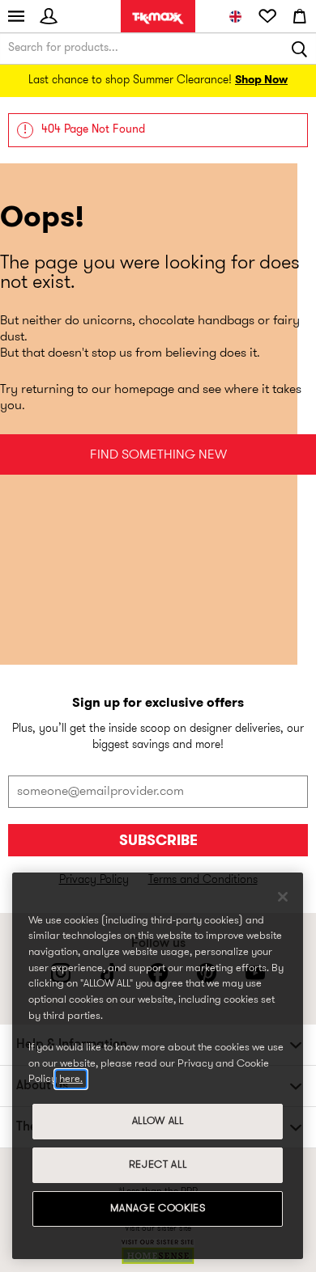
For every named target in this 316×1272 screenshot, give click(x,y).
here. (71, 1079)
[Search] (300, 48)
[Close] (283, 897)
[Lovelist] (267, 16)
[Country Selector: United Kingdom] (235, 16)
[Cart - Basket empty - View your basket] (300, 16)
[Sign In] (48, 16)
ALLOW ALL (158, 1121)
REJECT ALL (158, 1165)
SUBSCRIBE (158, 841)
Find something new (158, 455)
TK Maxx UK (158, 18)
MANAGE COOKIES (158, 1208)
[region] (157, 1066)
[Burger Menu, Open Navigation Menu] (16, 16)
